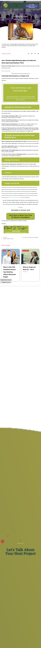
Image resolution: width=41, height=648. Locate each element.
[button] (28, 53)
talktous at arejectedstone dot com (14, 197)
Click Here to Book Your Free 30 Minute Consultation (20, 216)
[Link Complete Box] (11, 265)
